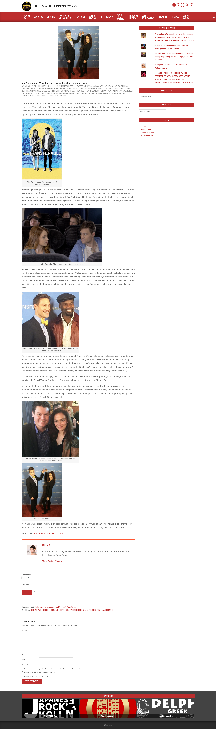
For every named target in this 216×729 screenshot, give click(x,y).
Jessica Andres (119, 89)
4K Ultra (88, 86)
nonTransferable (44, 93)
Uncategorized (66, 86)
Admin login (108, 725)
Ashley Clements (112, 86)
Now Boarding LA (60, 93)
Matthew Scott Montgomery (85, 91)
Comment (26, 630)
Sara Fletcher (87, 93)
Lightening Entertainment (59, 91)
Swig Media (117, 93)
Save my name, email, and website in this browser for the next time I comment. (52, 669)
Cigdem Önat (71, 89)
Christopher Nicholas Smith (52, 89)
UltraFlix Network (38, 96)
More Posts (47, 561)
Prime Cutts (74, 93)
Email (24, 659)
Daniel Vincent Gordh (87, 89)
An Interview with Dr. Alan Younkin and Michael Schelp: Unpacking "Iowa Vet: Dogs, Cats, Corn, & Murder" (174, 56)
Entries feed (146, 129)
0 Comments (60, 96)
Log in (143, 126)
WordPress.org (147, 136)
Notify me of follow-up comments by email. (40, 672)
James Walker (104, 89)
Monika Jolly (105, 91)
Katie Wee (42, 91)
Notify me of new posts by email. (36, 676)
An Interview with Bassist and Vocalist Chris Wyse (55, 607)
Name (24, 654)
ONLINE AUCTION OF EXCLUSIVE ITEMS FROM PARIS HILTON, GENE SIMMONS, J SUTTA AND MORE (72, 610)
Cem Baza (34, 89)
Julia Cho (33, 91)
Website (58, 561)
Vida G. (46, 545)
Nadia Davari (118, 91)
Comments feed (147, 133)
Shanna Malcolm (103, 93)
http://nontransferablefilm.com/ (49, 533)
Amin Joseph (98, 86)
